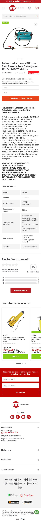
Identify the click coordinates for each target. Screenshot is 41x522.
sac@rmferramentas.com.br (11, 436)
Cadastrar (20, 392)
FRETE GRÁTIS (22, 1)
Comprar (15, 357)
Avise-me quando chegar (21, 98)
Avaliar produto (20, 290)
